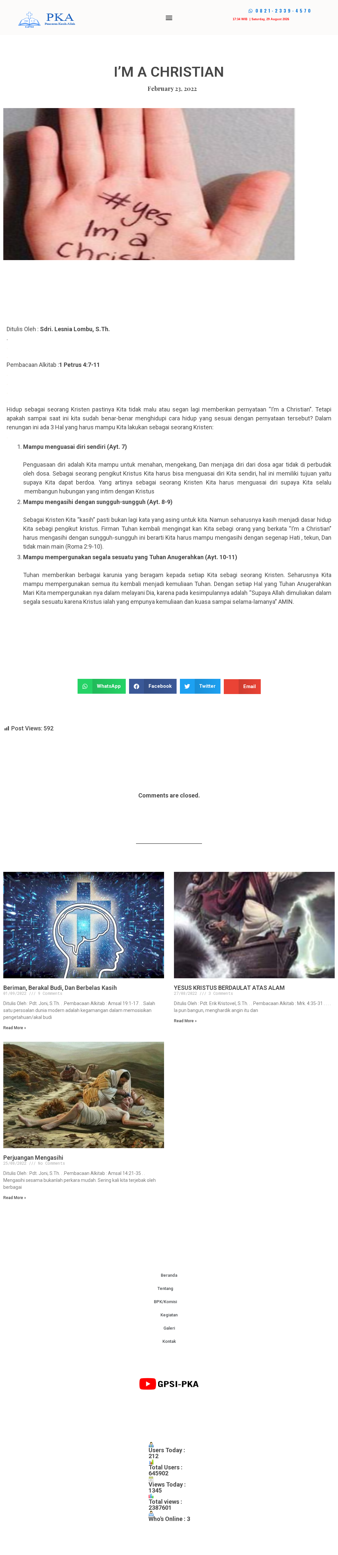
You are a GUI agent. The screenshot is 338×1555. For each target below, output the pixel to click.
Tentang (165, 1288)
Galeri (169, 1328)
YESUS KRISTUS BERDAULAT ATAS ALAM (229, 987)
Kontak (169, 1341)
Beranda (169, 1275)
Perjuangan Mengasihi (33, 1157)
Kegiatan (169, 1314)
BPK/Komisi (165, 1301)
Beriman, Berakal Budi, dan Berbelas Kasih (60, 987)
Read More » (14, 1028)
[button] (168, 17)
